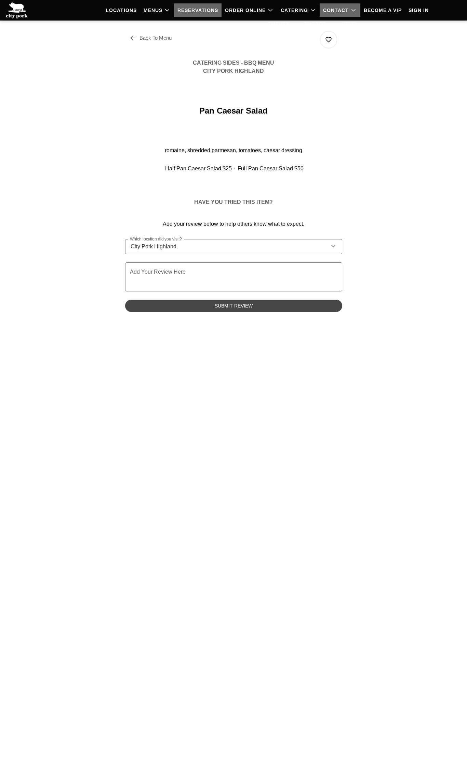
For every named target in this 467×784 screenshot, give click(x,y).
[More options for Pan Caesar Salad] (328, 39)
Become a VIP (383, 10)
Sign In (419, 10)
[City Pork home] (36, 10)
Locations (121, 10)
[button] (157, 10)
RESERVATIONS (197, 10)
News (349, 24)
